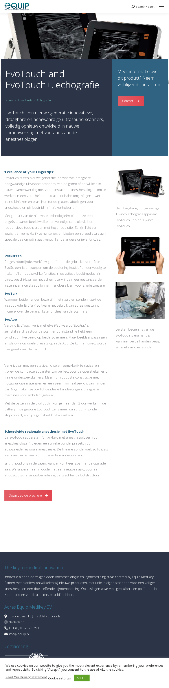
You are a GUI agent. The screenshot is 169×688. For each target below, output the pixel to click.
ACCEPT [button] (82, 678)
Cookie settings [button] (59, 678)
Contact (127, 101)
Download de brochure (25, 495)
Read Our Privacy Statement (26, 677)
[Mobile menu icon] (162, 6)
